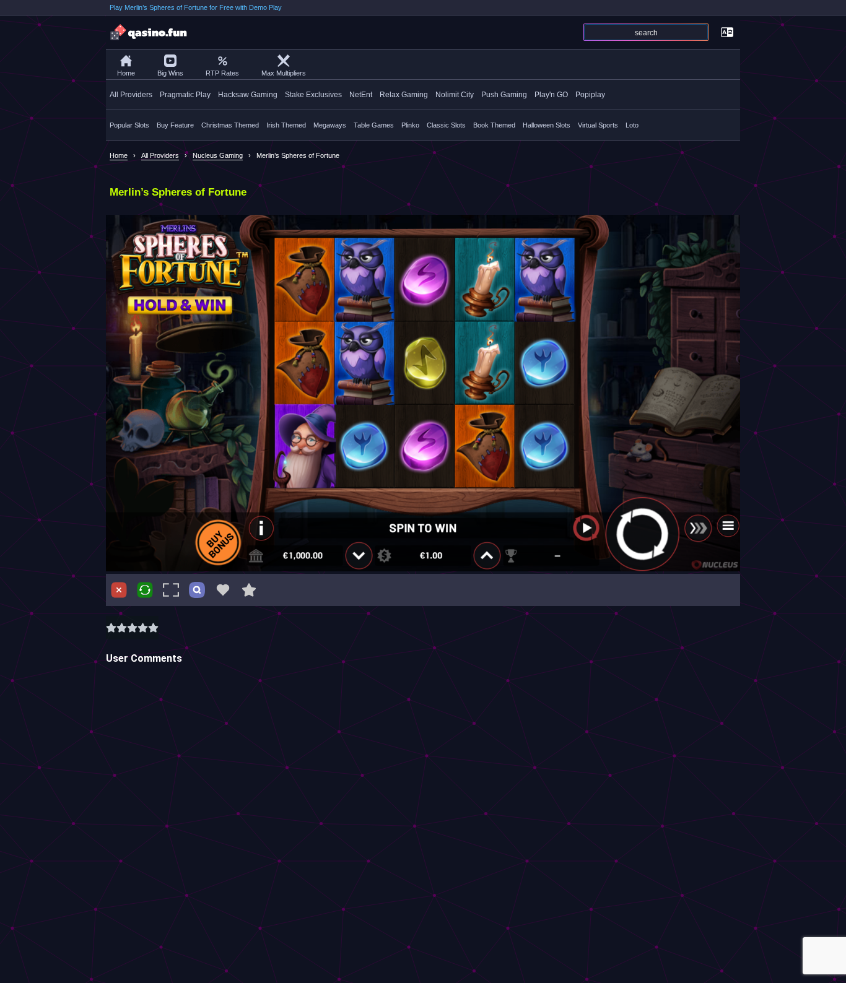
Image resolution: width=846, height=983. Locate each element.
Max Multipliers (283, 73)
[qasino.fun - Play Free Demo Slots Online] (149, 32)
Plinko (410, 125)
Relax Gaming (404, 94)
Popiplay (590, 94)
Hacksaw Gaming (247, 94)
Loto (632, 125)
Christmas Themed (230, 125)
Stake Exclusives (313, 94)
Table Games (374, 125)
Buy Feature (175, 125)
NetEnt (360, 94)
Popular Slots (129, 125)
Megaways (329, 125)
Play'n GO (551, 94)
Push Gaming (504, 94)
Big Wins (170, 73)
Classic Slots (446, 125)
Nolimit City (454, 94)
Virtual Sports (598, 125)
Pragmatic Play (185, 94)
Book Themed (494, 125)
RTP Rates (222, 73)
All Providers (131, 94)
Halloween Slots (546, 125)
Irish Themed (286, 125)
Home (126, 73)
